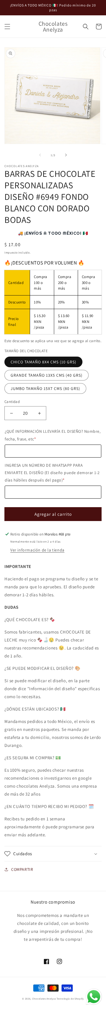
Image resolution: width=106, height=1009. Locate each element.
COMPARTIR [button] (22, 869)
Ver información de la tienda (37, 550)
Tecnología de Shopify (70, 998)
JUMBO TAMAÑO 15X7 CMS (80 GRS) (45, 388)
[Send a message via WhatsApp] (94, 996)
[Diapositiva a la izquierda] (40, 154)
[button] (7, 26)
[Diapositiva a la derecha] (65, 154)
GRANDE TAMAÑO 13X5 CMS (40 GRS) (46, 375)
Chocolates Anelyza (44, 998)
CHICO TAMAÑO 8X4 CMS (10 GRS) (43, 362)
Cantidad (12, 401)
